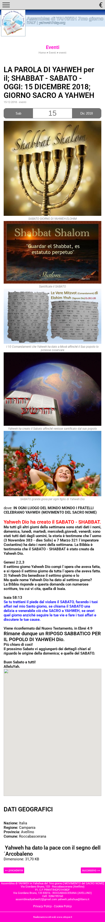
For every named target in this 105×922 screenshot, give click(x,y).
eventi (62, 52)
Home (42, 52)
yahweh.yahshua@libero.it (73, 899)
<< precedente (14, 870)
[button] (6, 5)
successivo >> (91, 870)
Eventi (52, 52)
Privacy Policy (42, 906)
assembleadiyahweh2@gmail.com (36, 899)
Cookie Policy (63, 906)
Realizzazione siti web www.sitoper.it (52, 917)
